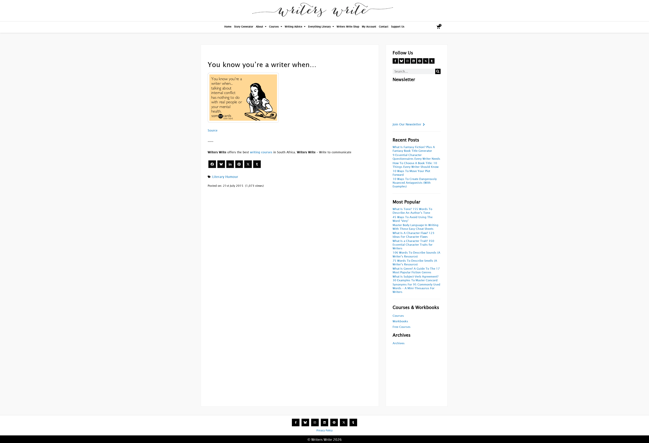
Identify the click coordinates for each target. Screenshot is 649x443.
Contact (383, 26)
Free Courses (402, 327)
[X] (248, 164)
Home (227, 26)
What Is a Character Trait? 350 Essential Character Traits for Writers (413, 244)
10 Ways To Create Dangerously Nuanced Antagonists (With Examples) (415, 182)
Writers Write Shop (348, 26)
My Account (369, 26)
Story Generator (243, 26)
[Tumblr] (257, 164)
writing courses (261, 152)
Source (213, 130)
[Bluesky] (221, 164)
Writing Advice (293, 26)
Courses (274, 26)
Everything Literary (319, 26)
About (259, 26)
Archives (399, 343)
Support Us (397, 26)
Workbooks (400, 321)
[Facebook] (212, 164)
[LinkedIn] (230, 164)
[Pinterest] (239, 164)
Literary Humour (225, 177)
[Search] (438, 71)
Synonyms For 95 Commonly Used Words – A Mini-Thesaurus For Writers (416, 288)
